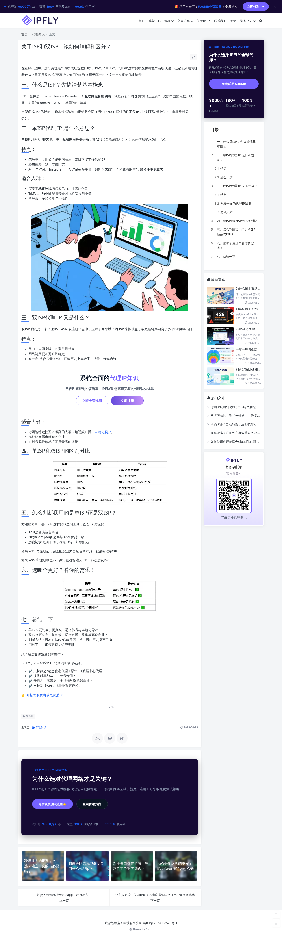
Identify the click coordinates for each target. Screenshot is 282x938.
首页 (142, 21)
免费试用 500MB (234, 84)
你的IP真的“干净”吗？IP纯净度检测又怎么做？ (242, 407)
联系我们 (220, 21)
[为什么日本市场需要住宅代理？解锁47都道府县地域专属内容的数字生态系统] (220, 295)
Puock (149, 929)
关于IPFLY (204, 21)
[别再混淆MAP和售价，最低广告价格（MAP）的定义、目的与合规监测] (220, 376)
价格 (167, 21)
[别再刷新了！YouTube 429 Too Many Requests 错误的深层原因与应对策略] (220, 316)
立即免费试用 (92, 401)
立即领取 (253, 6)
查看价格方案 (92, 804)
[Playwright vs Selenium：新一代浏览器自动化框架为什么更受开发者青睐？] (220, 336)
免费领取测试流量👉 (52, 804)
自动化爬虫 (103, 432)
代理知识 (38, 34)
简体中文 (246, 21)
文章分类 (183, 21)
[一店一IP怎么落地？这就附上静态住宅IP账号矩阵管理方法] (220, 356)
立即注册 (127, 401)
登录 (233, 21)
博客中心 (154, 21)
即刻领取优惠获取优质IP (44, 695)
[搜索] (260, 21)
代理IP (29, 716)
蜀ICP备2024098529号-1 (160, 923)
